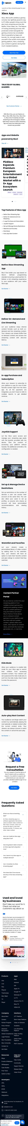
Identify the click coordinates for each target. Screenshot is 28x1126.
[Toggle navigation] (25, 2)
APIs (3, 1083)
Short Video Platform (20, 1019)
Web (15, 979)
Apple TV (16, 988)
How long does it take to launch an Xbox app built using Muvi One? (12, 847)
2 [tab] (12, 962)
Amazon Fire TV (18, 1001)
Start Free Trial (14, 53)
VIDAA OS (17, 1007)
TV (2, 999)
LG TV (16, 998)
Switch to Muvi (6, 1074)
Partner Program (6, 1022)
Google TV (17, 992)
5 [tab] (17, 962)
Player (3, 1002)
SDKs (3, 1086)
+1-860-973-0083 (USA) (10, 1110)
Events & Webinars (7, 1061)
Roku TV (16, 1004)
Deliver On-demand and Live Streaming (11, 217)
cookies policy (4, 1124)
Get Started (5, 288)
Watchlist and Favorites (10, 228)
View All (4, 143)
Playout (4, 990)
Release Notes (18, 1069)
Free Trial (19, 2)
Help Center (17, 1060)
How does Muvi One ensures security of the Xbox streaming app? (12, 875)
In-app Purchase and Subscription (13, 221)
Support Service (18, 1066)
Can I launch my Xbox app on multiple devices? (12, 857)
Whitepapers (5, 1064)
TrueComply (5, 993)
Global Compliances (7, 1033)
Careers (4, 1019)
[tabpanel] (13, 172)
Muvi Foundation (6, 1040)
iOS (15, 985)
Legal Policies (6, 1037)
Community (17, 1063)
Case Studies (5, 1067)
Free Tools (5, 1070)
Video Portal (17, 1072)
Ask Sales (14, 58)
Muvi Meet (5, 996)
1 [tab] (12, 201)
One (3, 980)
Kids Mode (6, 231)
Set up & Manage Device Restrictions (14, 226)
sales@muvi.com (8, 1106)
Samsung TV (17, 995)
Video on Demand (19, 1022)
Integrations (5, 1095)
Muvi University (6, 1043)
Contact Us (5, 1046)
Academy (17, 1025)
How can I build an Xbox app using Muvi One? (11, 837)
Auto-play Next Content (10, 233)
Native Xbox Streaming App (11, 214)
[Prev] (1, 97)
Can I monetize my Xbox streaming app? (10, 865)
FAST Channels (18, 1043)
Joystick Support (8, 223)
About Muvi (5, 1016)
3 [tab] (15, 201)
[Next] (26, 97)
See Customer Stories (13, 106)
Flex (3, 987)
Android (16, 982)
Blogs (3, 1058)
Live (3, 983)
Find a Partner (6, 1025)
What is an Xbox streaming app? (11, 815)
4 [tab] (15, 962)
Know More (6, 634)
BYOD (3, 1089)
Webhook (4, 1092)
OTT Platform (18, 1016)
